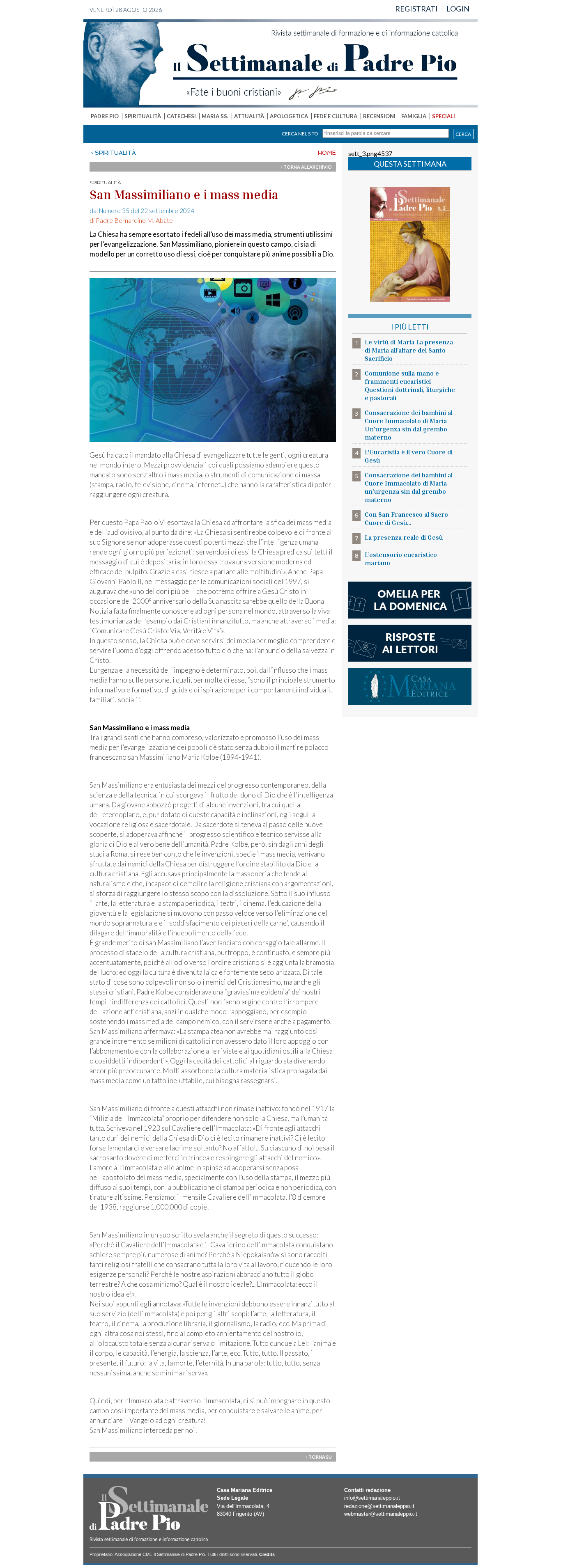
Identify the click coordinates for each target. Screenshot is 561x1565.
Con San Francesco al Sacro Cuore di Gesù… (406, 518)
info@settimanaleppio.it (372, 1498)
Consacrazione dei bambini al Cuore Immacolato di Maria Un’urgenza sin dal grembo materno (409, 424)
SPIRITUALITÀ (142, 116)
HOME (327, 152)
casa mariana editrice (409, 686)
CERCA (463, 134)
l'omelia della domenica (409, 600)
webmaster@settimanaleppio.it (380, 1514)
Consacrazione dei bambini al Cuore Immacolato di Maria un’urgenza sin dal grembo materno (409, 487)
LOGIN (457, 8)
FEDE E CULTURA (335, 116)
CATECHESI (181, 116)
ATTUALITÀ (249, 116)
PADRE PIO (105, 116)
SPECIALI (443, 116)
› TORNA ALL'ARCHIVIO (306, 167)
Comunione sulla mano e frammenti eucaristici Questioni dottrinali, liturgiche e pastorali (410, 385)
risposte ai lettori (409, 643)
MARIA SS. (215, 116)
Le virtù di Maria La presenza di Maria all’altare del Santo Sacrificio (409, 350)
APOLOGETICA (289, 116)
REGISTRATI (416, 8)
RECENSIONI (379, 116)
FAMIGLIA (413, 116)
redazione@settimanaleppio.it (379, 1506)
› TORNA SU (319, 1457)
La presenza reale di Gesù (404, 537)
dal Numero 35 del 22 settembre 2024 (142, 210)
